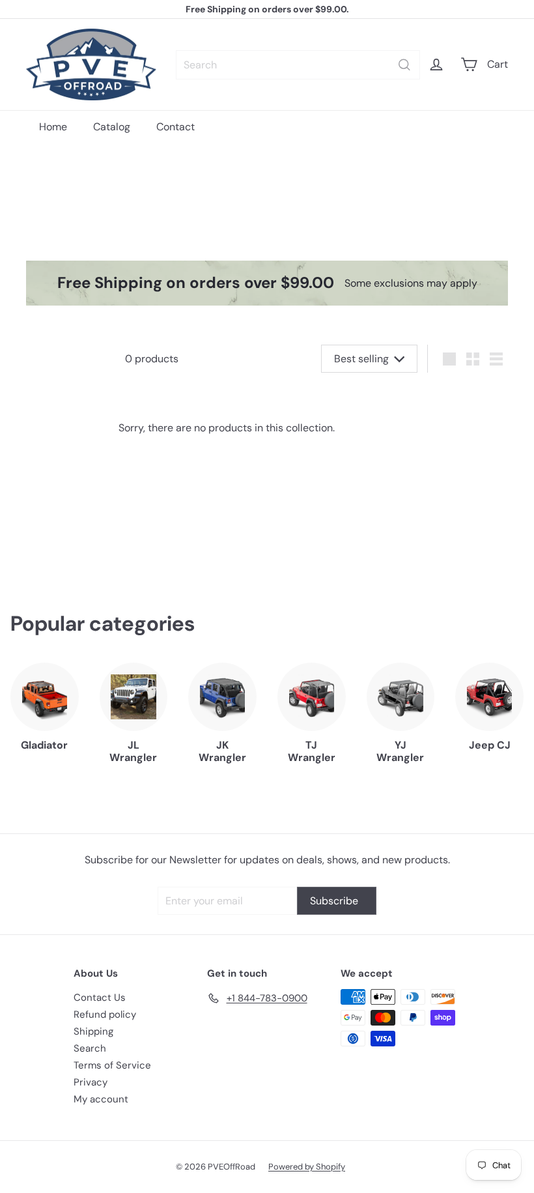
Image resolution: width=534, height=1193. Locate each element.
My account (101, 1099)
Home (53, 127)
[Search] (404, 64)
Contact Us (100, 997)
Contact (175, 127)
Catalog (111, 127)
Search (90, 1048)
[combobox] (298, 64)
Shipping (93, 1031)
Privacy (90, 1082)
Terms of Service (112, 1065)
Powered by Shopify (306, 1166)
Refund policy (105, 1014)
